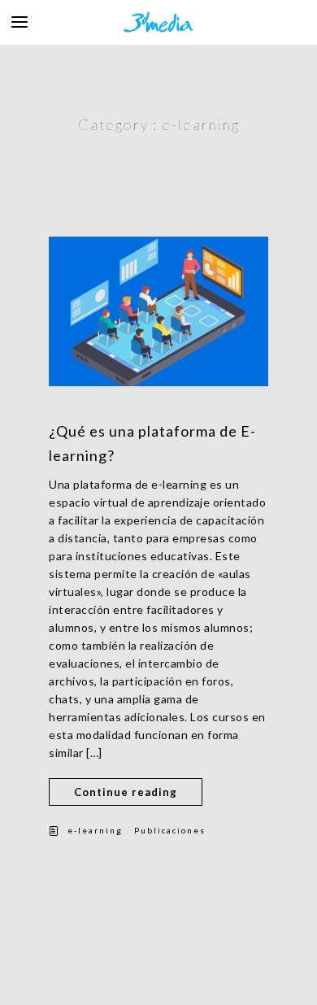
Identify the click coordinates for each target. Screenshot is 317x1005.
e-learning (95, 830)
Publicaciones (170, 830)
